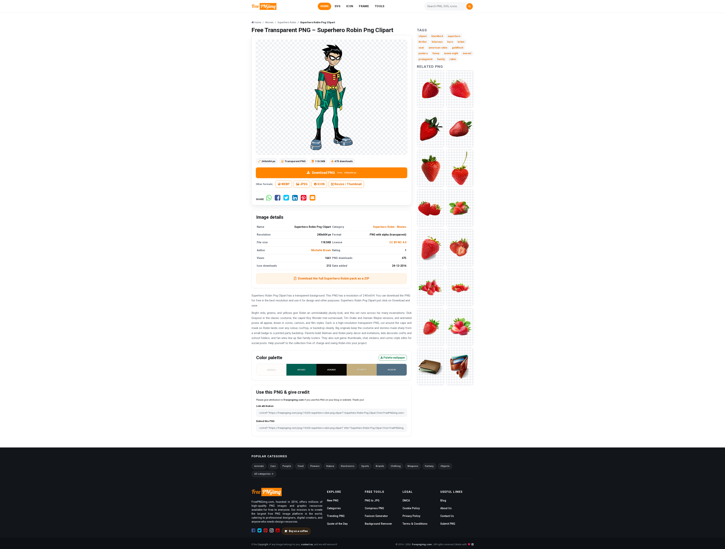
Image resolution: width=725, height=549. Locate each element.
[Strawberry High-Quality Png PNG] (430, 168)
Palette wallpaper (394, 357)
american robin (438, 47)
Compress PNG (374, 508)
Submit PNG (447, 523)
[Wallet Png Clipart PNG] (430, 366)
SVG (337, 6)
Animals (259, 466)
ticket (461, 41)
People (286, 466)
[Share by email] (312, 199)
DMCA (406, 500)
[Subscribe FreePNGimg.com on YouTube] (278, 530)
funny (436, 53)
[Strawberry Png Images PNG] (460, 326)
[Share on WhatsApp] (269, 199)
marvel (467, 53)
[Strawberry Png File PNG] (430, 128)
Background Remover (378, 523)
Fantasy (429, 466)
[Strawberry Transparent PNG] (460, 128)
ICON (349, 6)
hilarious (437, 41)
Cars (273, 466)
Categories (334, 508)
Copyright (263, 544)
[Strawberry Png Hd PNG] (430, 207)
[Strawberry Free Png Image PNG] (460, 89)
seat (421, 47)
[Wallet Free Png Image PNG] (460, 366)
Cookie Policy (411, 508)
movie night (451, 53)
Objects (445, 466)
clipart (423, 36)
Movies (401, 226)
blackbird (437, 36)
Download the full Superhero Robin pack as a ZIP (333, 278)
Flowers (314, 466)
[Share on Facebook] (277, 199)
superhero (454, 36)
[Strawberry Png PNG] (430, 326)
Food (301, 466)
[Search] (469, 6)
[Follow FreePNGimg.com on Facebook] (253, 530)
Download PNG (334, 173)
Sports (365, 466)
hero (450, 41)
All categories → (264, 473)
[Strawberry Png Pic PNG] (460, 168)
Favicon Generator (376, 516)
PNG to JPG (372, 500)
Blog (443, 500)
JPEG (303, 184)
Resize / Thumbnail (348, 184)
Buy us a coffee (298, 531)
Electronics (347, 466)
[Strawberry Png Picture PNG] (460, 247)
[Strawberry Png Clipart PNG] (460, 287)
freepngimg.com (422, 544)
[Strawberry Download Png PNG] (460, 207)
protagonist (425, 59)
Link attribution (264, 406)
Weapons (412, 466)
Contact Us (447, 516)
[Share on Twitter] (286, 199)
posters (423, 53)
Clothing (396, 466)
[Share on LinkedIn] (295, 199)
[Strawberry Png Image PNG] (430, 247)
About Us (446, 508)
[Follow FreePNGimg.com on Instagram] (272, 530)
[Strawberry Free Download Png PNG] (430, 89)
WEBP (285, 184)
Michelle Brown (321, 250)
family (441, 59)
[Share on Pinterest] (303, 199)
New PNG (333, 500)
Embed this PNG (265, 421)
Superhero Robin (384, 226)
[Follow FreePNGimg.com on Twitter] (259, 530)
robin (453, 59)
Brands (380, 466)
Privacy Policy (411, 516)
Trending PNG (336, 516)
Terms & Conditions (415, 523)
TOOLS (379, 6)
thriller (423, 41)
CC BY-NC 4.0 (397, 242)
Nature (330, 466)
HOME (324, 6)
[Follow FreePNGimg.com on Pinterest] (266, 530)
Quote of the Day (337, 523)
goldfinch (457, 47)
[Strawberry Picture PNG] (430, 287)
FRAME (364, 6)
